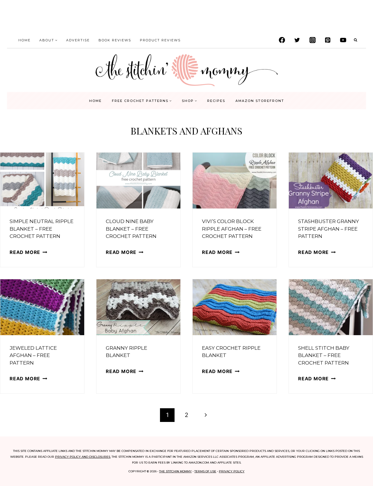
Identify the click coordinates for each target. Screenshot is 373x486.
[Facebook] (282, 40)
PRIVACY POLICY (231, 471)
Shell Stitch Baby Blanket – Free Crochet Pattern (323, 355)
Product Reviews (160, 40)
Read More (28, 252)
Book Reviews (114, 40)
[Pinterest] (328, 40)
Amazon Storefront (259, 101)
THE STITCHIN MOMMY (175, 471)
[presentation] (42, 180)
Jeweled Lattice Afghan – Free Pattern (33, 355)
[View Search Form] (355, 40)
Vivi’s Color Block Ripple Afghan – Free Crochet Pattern (231, 228)
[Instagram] (312, 40)
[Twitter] (297, 40)
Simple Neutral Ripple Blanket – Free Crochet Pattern (41, 228)
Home (24, 40)
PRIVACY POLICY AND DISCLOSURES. (83, 457)
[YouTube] (343, 40)
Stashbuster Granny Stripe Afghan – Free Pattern (328, 228)
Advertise (78, 40)
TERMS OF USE (205, 471)
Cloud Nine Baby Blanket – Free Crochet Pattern (131, 228)
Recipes (216, 101)
